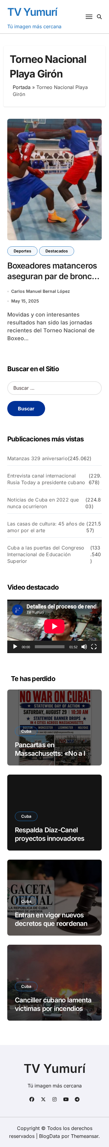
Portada (22, 87)
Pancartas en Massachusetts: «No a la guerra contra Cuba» (52, 753)
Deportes (22, 250)
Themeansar (84, 1136)
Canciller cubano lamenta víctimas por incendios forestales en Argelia (53, 1008)
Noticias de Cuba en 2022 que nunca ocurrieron (43, 503)
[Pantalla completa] (94, 647)
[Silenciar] (84, 647)
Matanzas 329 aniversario (37, 458)
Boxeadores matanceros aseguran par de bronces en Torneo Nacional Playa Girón (54, 282)
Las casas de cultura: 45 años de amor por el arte (45, 527)
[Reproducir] (15, 647)
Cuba (26, 731)
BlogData (49, 1136)
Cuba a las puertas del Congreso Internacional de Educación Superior (45, 554)
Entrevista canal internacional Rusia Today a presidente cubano (46, 479)
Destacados (56, 250)
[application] (54, 626)
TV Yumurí (32, 11)
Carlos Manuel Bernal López (40, 291)
